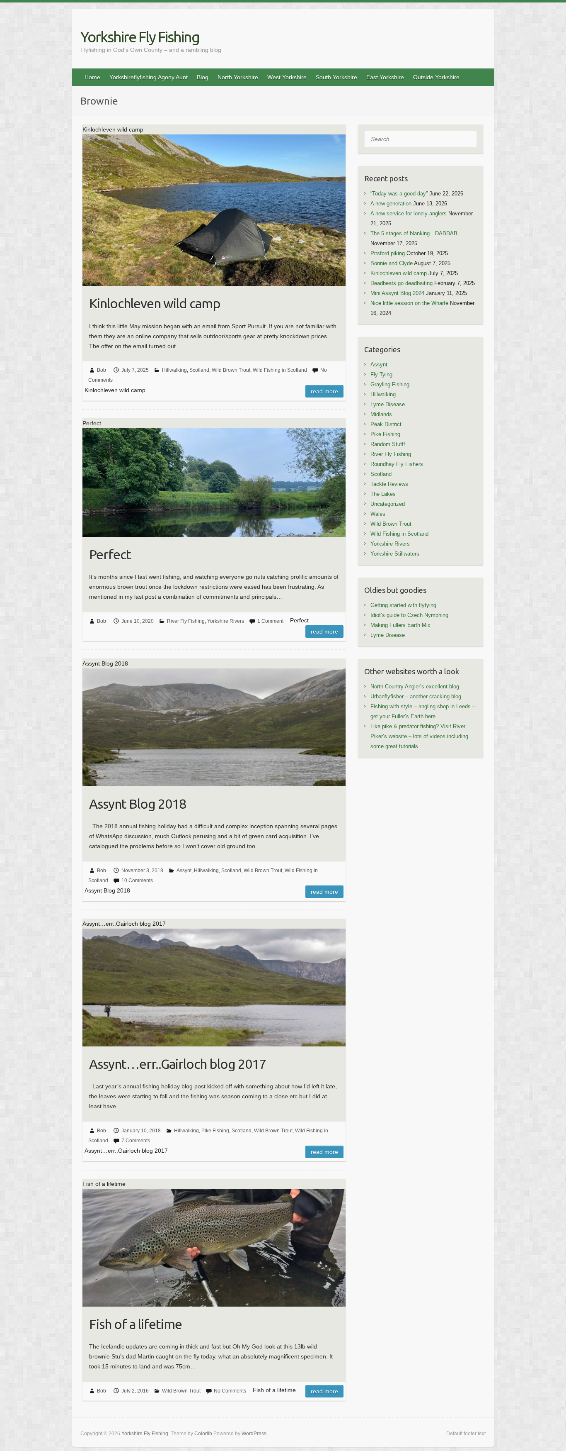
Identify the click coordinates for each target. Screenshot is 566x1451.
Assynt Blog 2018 (137, 803)
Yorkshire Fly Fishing (139, 36)
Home (92, 77)
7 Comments (135, 1141)
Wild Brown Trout (231, 370)
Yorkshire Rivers (225, 621)
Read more (324, 391)
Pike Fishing (215, 1131)
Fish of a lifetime (135, 1324)
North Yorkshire (238, 77)
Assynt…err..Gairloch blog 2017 (177, 1063)
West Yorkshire (287, 77)
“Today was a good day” (399, 193)
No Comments (230, 1391)
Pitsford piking (387, 253)
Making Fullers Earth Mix (400, 625)
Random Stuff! (387, 444)
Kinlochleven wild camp (154, 303)
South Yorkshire (336, 77)
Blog (202, 77)
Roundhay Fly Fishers (396, 464)
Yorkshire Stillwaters (394, 554)
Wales (377, 514)
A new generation (390, 203)
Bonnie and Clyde (391, 263)
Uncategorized (387, 504)
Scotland (199, 370)
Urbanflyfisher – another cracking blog (415, 696)
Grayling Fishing (389, 384)
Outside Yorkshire (436, 77)
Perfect (110, 554)
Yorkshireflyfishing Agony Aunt (148, 77)
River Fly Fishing (186, 621)
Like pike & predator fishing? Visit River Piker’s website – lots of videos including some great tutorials (419, 736)
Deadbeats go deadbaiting (401, 283)
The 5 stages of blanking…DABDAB (413, 233)
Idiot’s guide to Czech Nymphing (409, 615)
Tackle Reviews (389, 484)
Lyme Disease (387, 404)
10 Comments (137, 880)
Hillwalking (174, 370)
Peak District (386, 424)
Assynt (184, 870)
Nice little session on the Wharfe (409, 303)
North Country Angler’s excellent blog (414, 686)
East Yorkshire (385, 77)
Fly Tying (381, 374)
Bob (101, 370)
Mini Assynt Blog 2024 (397, 293)
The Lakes (383, 494)
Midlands (381, 414)
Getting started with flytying (403, 605)
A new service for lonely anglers (408, 213)
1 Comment (270, 621)
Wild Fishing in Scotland (280, 370)
